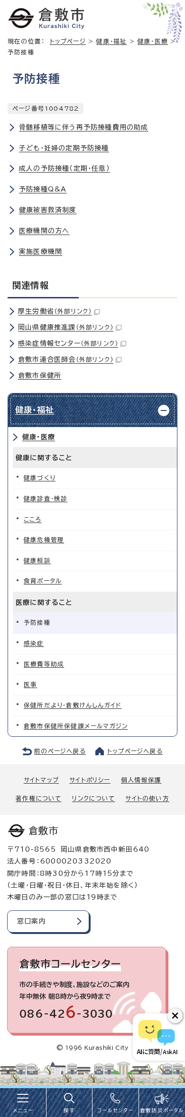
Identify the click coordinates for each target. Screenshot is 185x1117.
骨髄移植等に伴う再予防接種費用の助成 (83, 127)
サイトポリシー (89, 780)
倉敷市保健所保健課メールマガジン (76, 726)
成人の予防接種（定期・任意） (64, 168)
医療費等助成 (44, 664)
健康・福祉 (111, 41)
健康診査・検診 (45, 499)
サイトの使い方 (147, 798)
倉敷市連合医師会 (65, 359)
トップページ (68, 41)
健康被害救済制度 (48, 210)
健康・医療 (38, 437)
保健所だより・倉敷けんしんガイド (72, 705)
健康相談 (37, 561)
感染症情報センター (68, 343)
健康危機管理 (44, 540)
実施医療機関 (40, 251)
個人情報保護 (141, 780)
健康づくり (40, 478)
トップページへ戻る (135, 751)
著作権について (38, 798)
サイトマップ (41, 780)
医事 (30, 684)
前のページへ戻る (60, 751)
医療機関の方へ (44, 230)
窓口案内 (31, 921)
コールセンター (115, 1110)
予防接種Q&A (42, 189)
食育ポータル (43, 581)
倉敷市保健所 (39, 375)
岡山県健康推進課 (65, 327)
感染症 (34, 643)
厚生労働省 (55, 311)
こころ (33, 519)
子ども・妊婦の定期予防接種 (64, 148)
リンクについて (93, 798)
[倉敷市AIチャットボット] (157, 1037)
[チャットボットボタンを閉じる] (175, 1015)
